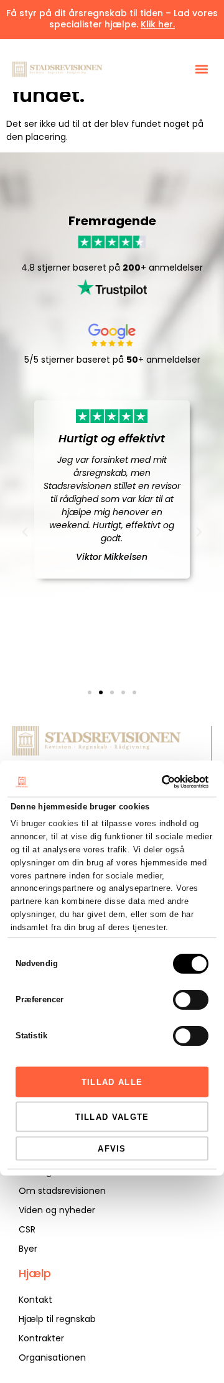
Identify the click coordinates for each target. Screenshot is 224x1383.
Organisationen (52, 1357)
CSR (27, 1229)
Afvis (112, 1148)
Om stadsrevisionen (62, 1191)
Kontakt (35, 1299)
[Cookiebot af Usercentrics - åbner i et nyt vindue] (157, 782)
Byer (28, 1248)
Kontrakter (41, 1338)
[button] (201, 69)
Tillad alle (112, 1081)
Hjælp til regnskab (57, 1319)
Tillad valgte (112, 1116)
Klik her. (158, 24)
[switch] (190, 1000)
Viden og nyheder (57, 1210)
